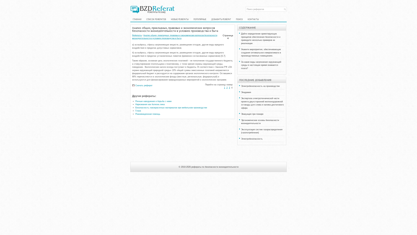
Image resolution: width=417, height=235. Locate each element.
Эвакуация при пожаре (252, 114)
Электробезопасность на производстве (260, 86)
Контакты (253, 19)
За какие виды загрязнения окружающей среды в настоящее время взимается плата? (261, 65)
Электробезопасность (252, 139)
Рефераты (137, 35)
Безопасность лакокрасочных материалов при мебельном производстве (171, 107)
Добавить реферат (221, 19)
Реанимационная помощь (147, 114)
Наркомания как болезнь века (150, 104)
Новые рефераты (180, 19)
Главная (137, 19)
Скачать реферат (143, 85)
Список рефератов (156, 19)
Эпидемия (246, 92)
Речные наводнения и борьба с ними (153, 101)
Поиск (239, 19)
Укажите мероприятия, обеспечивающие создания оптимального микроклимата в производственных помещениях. (261, 52)
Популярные (200, 19)
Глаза (138, 111)
